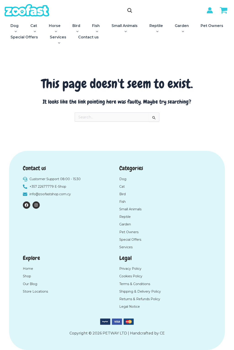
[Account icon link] (210, 10)
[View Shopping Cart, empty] (223, 11)
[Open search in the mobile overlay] (130, 10)
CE (162, 333)
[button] (14, 31)
